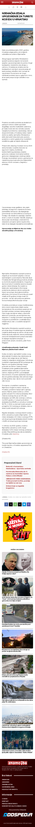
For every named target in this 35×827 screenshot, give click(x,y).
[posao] (8, 7)
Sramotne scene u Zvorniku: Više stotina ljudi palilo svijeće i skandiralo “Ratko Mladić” (17, 751)
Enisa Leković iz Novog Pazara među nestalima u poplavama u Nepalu (15, 676)
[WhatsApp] (15, 504)
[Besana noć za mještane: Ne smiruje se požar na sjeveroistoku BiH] (17, 639)
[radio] (17, 7)
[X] (11, 504)
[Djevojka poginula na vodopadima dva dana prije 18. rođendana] (17, 689)
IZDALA (17, 497)
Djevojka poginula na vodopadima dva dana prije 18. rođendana (17, 701)
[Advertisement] (17, 100)
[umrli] (25, 7)
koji (20, 497)
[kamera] (21, 7)
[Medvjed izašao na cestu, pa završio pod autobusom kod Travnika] (17, 613)
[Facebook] (6, 504)
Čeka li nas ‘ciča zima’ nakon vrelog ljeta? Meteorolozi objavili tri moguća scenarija (16, 726)
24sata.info (6, 452)
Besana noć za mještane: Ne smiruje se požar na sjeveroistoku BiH (16, 650)
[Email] (20, 504)
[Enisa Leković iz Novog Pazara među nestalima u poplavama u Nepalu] (17, 664)
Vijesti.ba (15, 434)
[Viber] (29, 504)
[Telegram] (24, 504)
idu (14, 497)
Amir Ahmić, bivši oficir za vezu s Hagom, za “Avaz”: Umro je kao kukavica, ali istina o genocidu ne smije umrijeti (17, 599)
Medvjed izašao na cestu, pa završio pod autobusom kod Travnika (16, 625)
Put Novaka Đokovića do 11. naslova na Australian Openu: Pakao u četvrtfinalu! (17, 474)
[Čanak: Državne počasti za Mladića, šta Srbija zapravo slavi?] (17, 561)
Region (4, 23)
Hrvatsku (10, 497)
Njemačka (24, 497)
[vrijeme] (13, 7)
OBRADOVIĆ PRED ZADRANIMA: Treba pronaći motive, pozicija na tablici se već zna (18, 481)
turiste (29, 497)
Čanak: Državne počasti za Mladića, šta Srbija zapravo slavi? (15, 573)
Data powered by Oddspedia (17, 810)
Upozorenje (5, 499)
